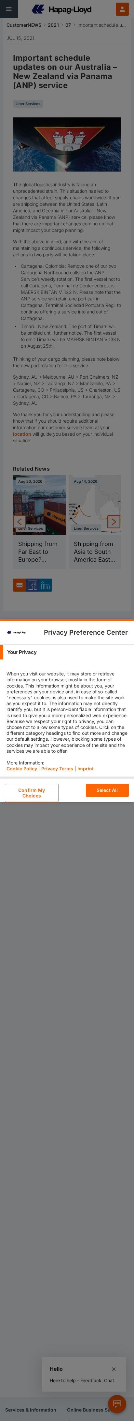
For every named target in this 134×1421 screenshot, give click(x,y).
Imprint (85, 768)
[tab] (67, 652)
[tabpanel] (67, 718)
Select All (107, 790)
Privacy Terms (57, 768)
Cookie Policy (22, 768)
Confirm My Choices (31, 792)
